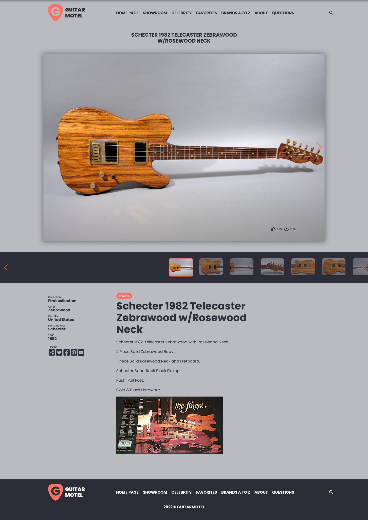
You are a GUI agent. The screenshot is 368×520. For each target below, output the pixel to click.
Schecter (57, 329)
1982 (52, 338)
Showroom (155, 13)
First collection (62, 300)
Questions (283, 13)
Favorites (206, 13)
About (261, 13)
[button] (319, 147)
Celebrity (181, 13)
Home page (127, 13)
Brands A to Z (235, 13)
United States (61, 319)
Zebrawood (59, 310)
